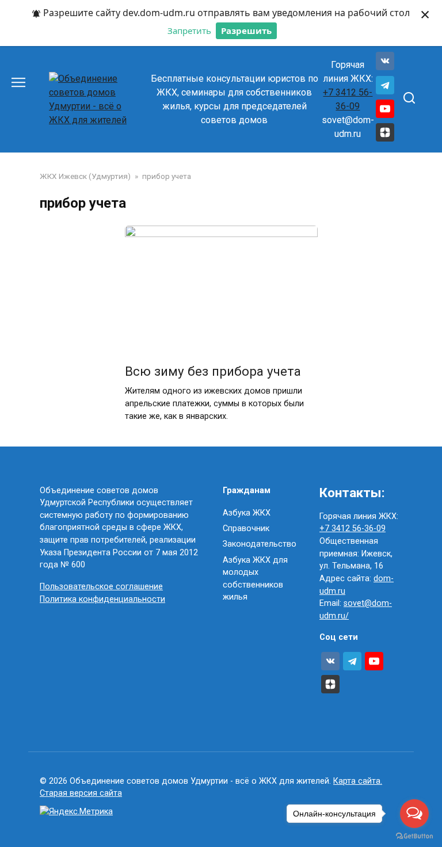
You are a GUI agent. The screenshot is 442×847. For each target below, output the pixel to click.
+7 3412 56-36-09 (352, 528)
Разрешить (246, 30)
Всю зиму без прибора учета (213, 371)
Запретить (189, 30)
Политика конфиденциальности (102, 599)
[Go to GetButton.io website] (414, 835)
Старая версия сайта (81, 793)
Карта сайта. (357, 781)
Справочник (246, 528)
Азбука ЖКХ (246, 513)
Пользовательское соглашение (101, 587)
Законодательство (259, 544)
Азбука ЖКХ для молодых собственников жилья (255, 578)
